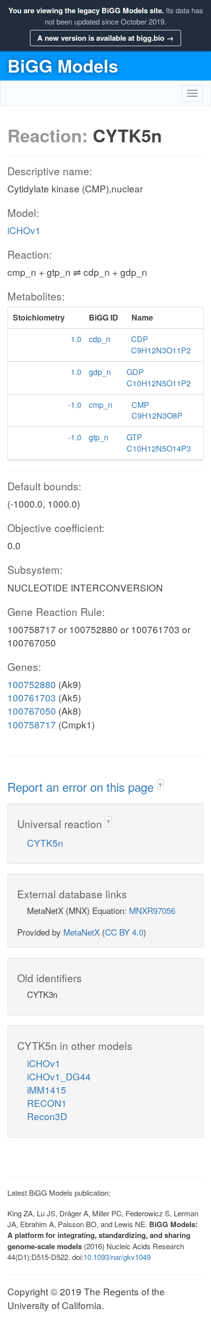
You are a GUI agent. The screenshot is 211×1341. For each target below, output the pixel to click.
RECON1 (47, 1102)
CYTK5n (45, 842)
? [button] (160, 785)
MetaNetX (81, 932)
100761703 (31, 697)
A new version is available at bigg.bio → (105, 37)
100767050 (31, 710)
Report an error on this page (82, 786)
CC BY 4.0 (124, 932)
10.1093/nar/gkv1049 (117, 1257)
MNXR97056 (152, 910)
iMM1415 (46, 1089)
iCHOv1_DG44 (59, 1076)
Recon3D (47, 1116)
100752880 (31, 684)
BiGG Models (62, 65)
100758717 (31, 724)
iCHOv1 (24, 230)
